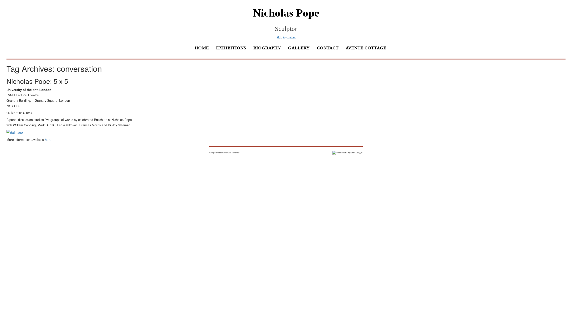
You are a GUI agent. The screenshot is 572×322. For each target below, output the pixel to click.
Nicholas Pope (286, 13)
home (202, 47)
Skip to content (286, 37)
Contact (328, 47)
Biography (267, 47)
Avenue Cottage (366, 47)
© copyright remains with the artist (224, 153)
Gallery (298, 47)
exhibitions (231, 47)
